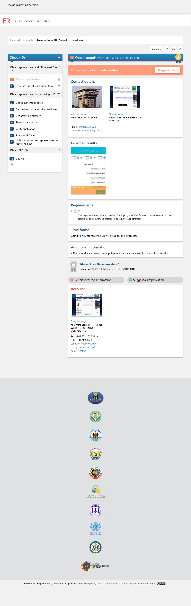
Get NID (20, 158)
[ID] (75, 211)
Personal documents (21, 40)
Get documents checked (29, 102)
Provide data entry (26, 122)
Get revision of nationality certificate (36, 109)
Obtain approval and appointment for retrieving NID (37, 141)
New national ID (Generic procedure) (60, 40)
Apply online (167, 70)
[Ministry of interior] (87, 97)
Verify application (25, 129)
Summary (156, 48)
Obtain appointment (27, 79)
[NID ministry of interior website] (125, 97)
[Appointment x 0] (88, 171)
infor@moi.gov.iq (87, 126)
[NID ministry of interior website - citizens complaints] (87, 304)
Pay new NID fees (26, 135)
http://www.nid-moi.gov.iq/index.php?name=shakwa (84, 347)
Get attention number (28, 116)
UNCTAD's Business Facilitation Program (116, 583)
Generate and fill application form (35, 86)
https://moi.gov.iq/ (91, 130)
